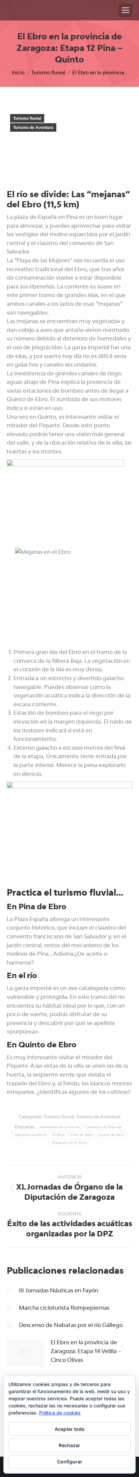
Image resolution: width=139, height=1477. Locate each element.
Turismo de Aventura (33, 127)
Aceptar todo (70, 1429)
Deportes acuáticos (31, 1135)
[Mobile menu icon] (125, 10)
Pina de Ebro (82, 1135)
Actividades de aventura (59, 1127)
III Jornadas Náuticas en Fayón (58, 1290)
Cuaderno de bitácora (103, 1127)
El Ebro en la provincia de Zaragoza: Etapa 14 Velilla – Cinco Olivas (86, 1351)
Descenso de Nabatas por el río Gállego (71, 1325)
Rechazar (69, 1445)
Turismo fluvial (27, 118)
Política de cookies (60, 1413)
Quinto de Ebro (111, 1135)
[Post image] (9, 1290)
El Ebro (59, 1135)
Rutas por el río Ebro (69, 1142)
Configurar (69, 1461)
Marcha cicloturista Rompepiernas (64, 1307)
